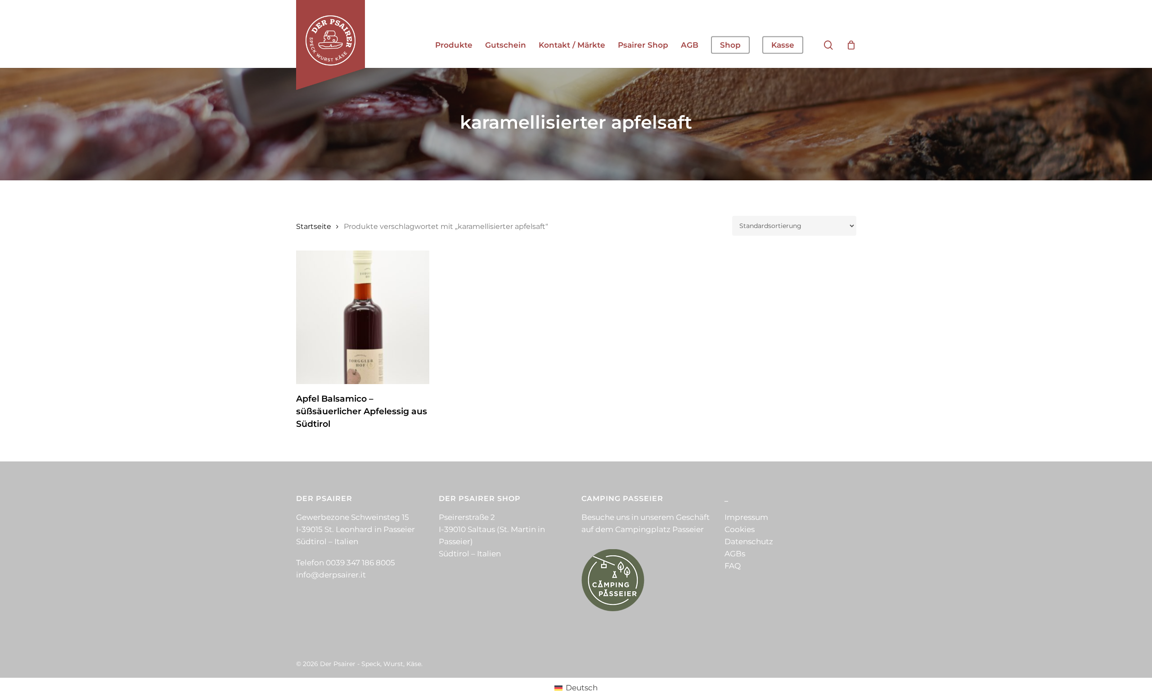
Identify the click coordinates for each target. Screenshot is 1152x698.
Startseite (313, 226)
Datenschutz (748, 541)
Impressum (746, 517)
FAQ (732, 565)
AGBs (734, 553)
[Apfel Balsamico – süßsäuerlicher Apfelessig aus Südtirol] (363, 317)
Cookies (739, 529)
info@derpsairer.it (331, 574)
